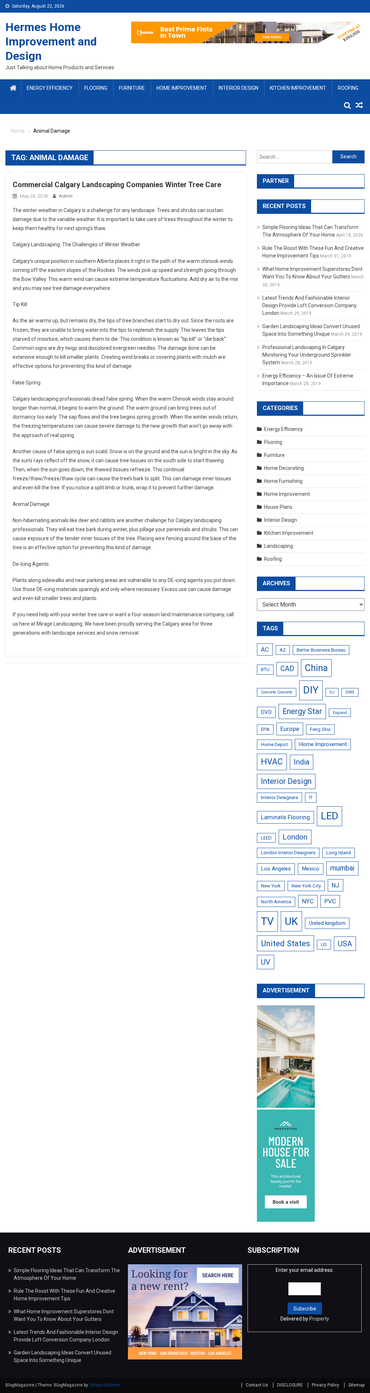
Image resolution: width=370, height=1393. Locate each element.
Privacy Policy (325, 1385)
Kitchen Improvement (298, 88)
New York (271, 886)
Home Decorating (284, 468)
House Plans (278, 507)
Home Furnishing (283, 481)
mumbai (342, 868)
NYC (308, 901)
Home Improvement (181, 88)
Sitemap (356, 1385)
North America (276, 901)
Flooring (95, 88)
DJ (332, 692)
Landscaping (278, 546)
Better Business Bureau (321, 650)
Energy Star (302, 711)
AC (265, 649)
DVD (266, 712)
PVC (330, 901)
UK (291, 921)
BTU (265, 669)
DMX (349, 692)
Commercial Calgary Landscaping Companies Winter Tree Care (117, 184)
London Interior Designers (288, 852)
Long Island (338, 852)
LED (329, 816)
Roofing (348, 88)
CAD (287, 669)
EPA (265, 729)
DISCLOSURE (290, 1385)
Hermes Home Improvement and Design (51, 41)
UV (265, 962)
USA (345, 943)
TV (267, 921)
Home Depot (274, 744)
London (295, 837)
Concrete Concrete (276, 692)
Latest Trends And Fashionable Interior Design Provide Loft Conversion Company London (309, 305)
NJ (335, 885)
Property (319, 1319)
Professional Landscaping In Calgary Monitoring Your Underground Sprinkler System (306, 354)
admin (66, 196)
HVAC (272, 762)
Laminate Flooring (285, 817)
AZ (283, 650)
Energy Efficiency (50, 88)
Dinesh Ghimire (104, 1385)
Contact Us (257, 1385)
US (324, 944)
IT (311, 797)
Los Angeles (276, 868)
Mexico (310, 868)
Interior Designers (279, 797)
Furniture (132, 88)
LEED (266, 838)
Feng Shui (320, 729)
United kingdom (327, 923)
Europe (289, 728)
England (340, 712)
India (301, 762)
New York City (306, 886)
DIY (311, 690)
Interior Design (238, 88)
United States (285, 943)
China (316, 668)
